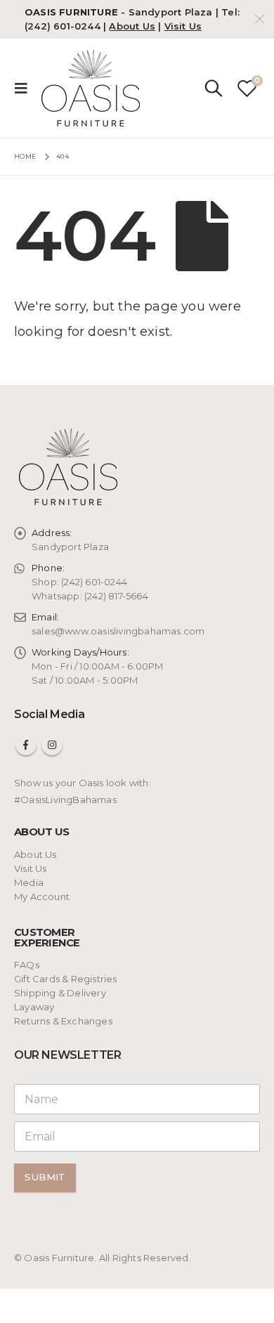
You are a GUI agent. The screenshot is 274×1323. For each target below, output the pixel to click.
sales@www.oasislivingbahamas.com (118, 631)
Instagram (52, 744)
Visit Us (183, 26)
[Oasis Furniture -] (92, 88)
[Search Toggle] (213, 88)
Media (29, 882)
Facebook (26, 744)
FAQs (26, 964)
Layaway (34, 1006)
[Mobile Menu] (25, 88)
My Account (42, 896)
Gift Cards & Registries (65, 978)
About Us (132, 26)
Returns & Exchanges (63, 1021)
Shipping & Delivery (60, 992)
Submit (45, 1176)
